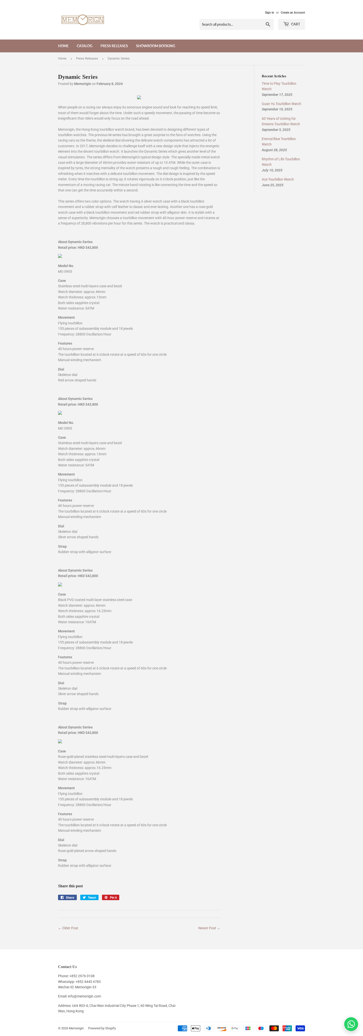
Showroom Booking (155, 46)
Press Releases (114, 46)
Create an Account (293, 12)
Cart (295, 24)
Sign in (269, 12)
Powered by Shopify (102, 1028)
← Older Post (68, 928)
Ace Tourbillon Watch (278, 179)
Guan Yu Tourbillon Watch (281, 104)
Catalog (84, 46)
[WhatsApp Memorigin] (351, 1024)
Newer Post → (209, 928)
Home (63, 46)
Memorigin (76, 1028)
